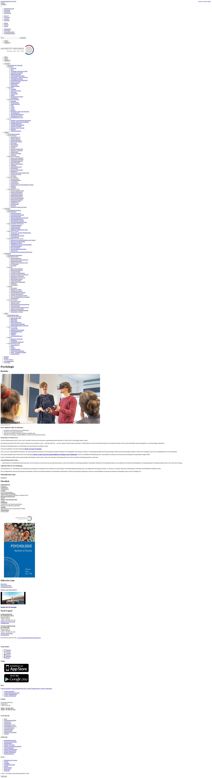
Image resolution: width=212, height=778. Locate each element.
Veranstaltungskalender (17, 78)
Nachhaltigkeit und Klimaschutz (19, 80)
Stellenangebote (15, 83)
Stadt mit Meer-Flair (16, 318)
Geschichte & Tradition (17, 72)
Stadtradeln (13, 333)
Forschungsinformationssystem (19, 222)
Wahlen (13, 95)
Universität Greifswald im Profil (19, 71)
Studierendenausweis (16, 167)
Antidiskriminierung (16, 131)
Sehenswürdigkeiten (16, 322)
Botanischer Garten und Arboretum (20, 111)
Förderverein (14, 84)
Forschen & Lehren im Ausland (19, 295)
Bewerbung (14, 143)
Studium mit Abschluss (17, 270)
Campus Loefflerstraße (10, 696)
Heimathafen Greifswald (17, 342)
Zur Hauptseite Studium (13, 134)
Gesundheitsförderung (16, 331)
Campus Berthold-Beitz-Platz (11, 693)
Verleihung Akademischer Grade (19, 229)
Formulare (13, 155)
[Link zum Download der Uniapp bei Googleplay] (16, 682)
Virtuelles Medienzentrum (17, 125)
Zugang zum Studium (16, 141)
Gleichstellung (14, 98)
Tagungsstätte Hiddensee (17, 114)
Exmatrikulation (15, 179)
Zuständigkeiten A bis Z (17, 117)
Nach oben (3, 776)
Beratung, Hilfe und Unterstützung (20, 122)
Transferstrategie (15, 234)
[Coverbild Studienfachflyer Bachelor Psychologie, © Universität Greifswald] (19, 577)
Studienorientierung (16, 140)
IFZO (12, 105)
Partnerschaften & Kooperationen (19, 259)
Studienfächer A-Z (15, 137)
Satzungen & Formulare (17, 96)
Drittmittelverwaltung (16, 243)
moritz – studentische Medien (18, 352)
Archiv (12, 108)
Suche (2, 38)
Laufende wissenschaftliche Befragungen (21, 252)
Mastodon (8, 656)
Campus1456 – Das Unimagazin (19, 77)
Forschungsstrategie (16, 213)
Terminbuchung (5, 623)
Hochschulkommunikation (17, 75)
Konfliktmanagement (16, 123)
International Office (16, 201)
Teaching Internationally (17, 294)
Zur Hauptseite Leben (13, 315)
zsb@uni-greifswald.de (7, 633)
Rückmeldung (14, 168)
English (3, 3)
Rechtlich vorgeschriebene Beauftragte (21, 120)
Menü (6, 57)
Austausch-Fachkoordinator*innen (20, 307)
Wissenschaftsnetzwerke (17, 219)
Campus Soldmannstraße (10, 694)
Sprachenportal (14, 298)
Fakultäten (13, 89)
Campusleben (14, 328)
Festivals (13, 348)
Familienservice (15, 202)
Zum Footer (13, 1)
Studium (7, 132)
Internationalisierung (16, 258)
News (12, 70)
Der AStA (13, 205)
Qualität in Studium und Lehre (18, 207)
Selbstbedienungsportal (17, 161)
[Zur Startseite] (17, 54)
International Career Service (18, 277)
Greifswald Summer (16, 280)
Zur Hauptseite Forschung (14, 210)
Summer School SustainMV (18, 282)
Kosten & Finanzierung (17, 149)
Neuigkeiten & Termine (17, 312)
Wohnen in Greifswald (16, 150)
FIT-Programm (14, 264)
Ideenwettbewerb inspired (17, 235)
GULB (12, 107)
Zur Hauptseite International (14, 255)
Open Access (14, 250)
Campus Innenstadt (9, 691)
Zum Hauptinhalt (5, 1)
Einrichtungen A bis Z (16, 116)
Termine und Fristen (16, 153)
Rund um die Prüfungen (17, 158)
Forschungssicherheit (16, 246)
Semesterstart (14, 146)
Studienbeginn (14, 152)
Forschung (7, 208)
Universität (7, 63)
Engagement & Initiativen (17, 351)
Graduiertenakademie (16, 225)
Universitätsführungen (16, 336)
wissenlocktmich (15, 354)
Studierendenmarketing (17, 196)
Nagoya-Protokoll (15, 247)
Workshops (13, 165)
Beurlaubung (14, 171)
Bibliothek (13, 101)
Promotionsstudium (16, 180)
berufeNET (4, 477)
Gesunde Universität (16, 126)
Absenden (23, 38)
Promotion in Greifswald (17, 276)
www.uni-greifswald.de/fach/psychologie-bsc (29, 637)
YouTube (7, 654)
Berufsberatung (15, 204)
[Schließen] (1, 6)
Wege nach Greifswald (17, 268)
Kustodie (13, 110)
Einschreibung (14, 144)
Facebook (8, 653)
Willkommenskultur (16, 74)
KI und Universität (15, 81)
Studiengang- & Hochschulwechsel (20, 173)
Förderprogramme (15, 228)
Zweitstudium (14, 181)
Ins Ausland (14, 288)
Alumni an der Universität (17, 128)
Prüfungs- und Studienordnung (9, 590)
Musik (12, 346)
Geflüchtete (14, 283)
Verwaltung (14, 92)
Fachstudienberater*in (6, 587)
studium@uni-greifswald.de (8, 621)
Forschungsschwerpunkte (17, 215)
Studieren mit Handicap (17, 164)
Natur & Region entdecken (18, 324)
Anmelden (3, 4)
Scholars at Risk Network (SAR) (19, 262)
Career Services (15, 183)
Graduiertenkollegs (16, 226)
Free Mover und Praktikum (18, 273)
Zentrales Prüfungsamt (16, 192)
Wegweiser (7, 60)
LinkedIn (8, 651)
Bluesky (7, 658)
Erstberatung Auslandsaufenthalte (19, 310)
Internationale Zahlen (16, 261)
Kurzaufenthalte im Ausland (18, 292)
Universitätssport (15, 113)
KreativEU (13, 265)
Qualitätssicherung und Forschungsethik (21, 244)
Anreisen (13, 147)
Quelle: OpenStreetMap (204, 1)
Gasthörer (13, 186)
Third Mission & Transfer (17, 220)
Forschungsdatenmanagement (18, 249)
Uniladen (13, 334)
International (8, 253)
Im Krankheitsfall (15, 162)
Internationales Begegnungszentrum (20, 304)
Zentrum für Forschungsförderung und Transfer (23, 240)
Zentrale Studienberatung (17, 190)
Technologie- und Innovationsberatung (21, 232)
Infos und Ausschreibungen (18, 241)
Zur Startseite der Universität (14, 65)
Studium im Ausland (16, 289)
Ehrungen (13, 129)
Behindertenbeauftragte (17, 199)
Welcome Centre (15, 303)
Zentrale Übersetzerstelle (17, 309)
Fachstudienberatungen (17, 193)
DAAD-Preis (14, 285)
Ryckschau (13, 68)
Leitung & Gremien (16, 90)
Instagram (8, 650)
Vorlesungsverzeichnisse (17, 159)
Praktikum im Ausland (16, 291)
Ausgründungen (15, 237)
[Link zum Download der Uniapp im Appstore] (16, 671)
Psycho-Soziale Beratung (17, 198)
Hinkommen (14, 319)
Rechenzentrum (15, 102)
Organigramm (14, 93)
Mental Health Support (17, 279)
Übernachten (14, 321)
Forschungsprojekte (16, 216)
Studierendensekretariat (17, 195)
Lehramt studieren (15, 138)
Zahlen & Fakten (15, 86)
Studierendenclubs (15, 349)
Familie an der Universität (17, 330)
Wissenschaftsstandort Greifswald (19, 218)
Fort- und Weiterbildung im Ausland (20, 297)
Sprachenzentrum (15, 104)
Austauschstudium (15, 271)
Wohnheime (14, 340)
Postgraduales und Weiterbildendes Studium (22, 184)
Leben (6, 313)
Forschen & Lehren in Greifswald (19, 274)
